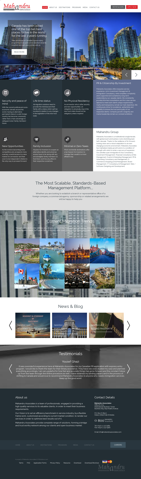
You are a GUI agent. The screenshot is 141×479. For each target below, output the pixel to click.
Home (45, 7)
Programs (76, 7)
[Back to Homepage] (18, 7)
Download (77, 463)
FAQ (28, 463)
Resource (66, 463)
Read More (19, 52)
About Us (53, 7)
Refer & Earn (118, 7)
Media (85, 7)
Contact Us (94, 7)
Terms (21, 463)
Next (136, 75)
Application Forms (40, 463)
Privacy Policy (55, 463)
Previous (126, 75)
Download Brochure (92, 463)
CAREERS (118, 445)
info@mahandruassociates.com (110, 432)
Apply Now (131, 7)
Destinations (64, 7)
